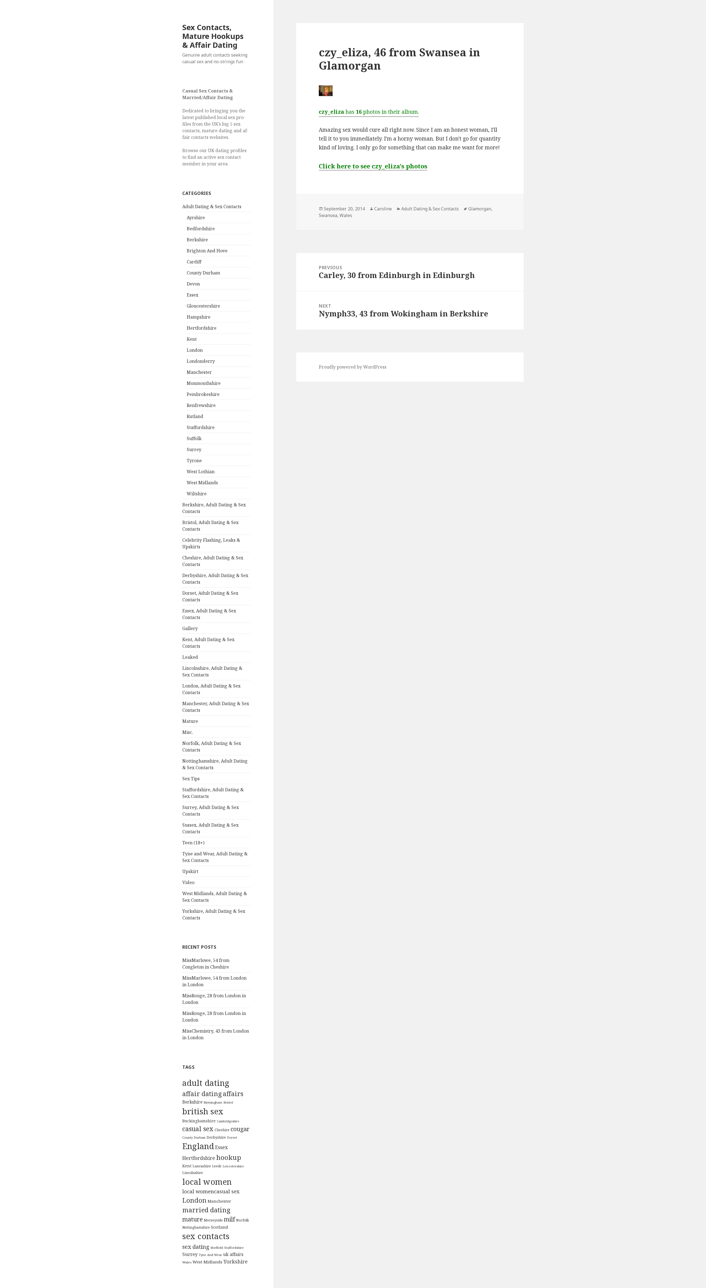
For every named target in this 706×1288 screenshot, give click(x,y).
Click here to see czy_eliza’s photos (373, 166)
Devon (193, 284)
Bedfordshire (201, 229)
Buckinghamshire (199, 1120)
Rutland (195, 416)
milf (229, 1219)
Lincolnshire (192, 1172)
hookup (228, 1157)
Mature (190, 721)
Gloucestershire (203, 306)
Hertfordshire (201, 328)
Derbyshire (216, 1137)
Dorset (232, 1137)
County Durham (203, 273)
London (195, 350)
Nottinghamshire (196, 1227)
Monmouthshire (204, 383)
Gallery (190, 628)
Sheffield (216, 1247)
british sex (202, 1111)
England (198, 1146)
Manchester (199, 372)
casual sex (197, 1128)
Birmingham (213, 1102)
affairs (233, 1093)
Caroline (383, 209)
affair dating (202, 1093)
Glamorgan (479, 209)
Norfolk (242, 1220)
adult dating (205, 1082)
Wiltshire (197, 494)
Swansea (328, 215)
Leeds (216, 1166)
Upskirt (190, 871)
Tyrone (194, 460)
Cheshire (222, 1130)
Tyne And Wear (210, 1255)
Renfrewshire (201, 405)
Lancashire (201, 1166)
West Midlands (202, 483)
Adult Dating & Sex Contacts (211, 206)
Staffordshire (201, 427)
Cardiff (194, 262)
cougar (240, 1129)
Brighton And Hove (207, 251)
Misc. (187, 732)
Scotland (219, 1227)
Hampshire (198, 317)
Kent (192, 339)
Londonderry (201, 361)
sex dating (195, 1246)
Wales (186, 1262)
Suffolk (194, 438)
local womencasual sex (211, 1191)
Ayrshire (196, 218)
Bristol (228, 1102)
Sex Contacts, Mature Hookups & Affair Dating (213, 36)
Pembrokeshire (203, 394)
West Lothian (201, 472)
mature (192, 1219)
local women (207, 1181)
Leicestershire (233, 1166)
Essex (192, 295)
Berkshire (197, 240)
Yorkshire (235, 1261)
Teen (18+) (193, 843)
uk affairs (233, 1254)
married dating (206, 1209)
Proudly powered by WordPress (352, 367)
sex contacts (205, 1236)
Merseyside (213, 1220)
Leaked (190, 657)
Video (188, 882)
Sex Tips (191, 779)
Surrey (194, 449)
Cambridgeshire (228, 1121)
